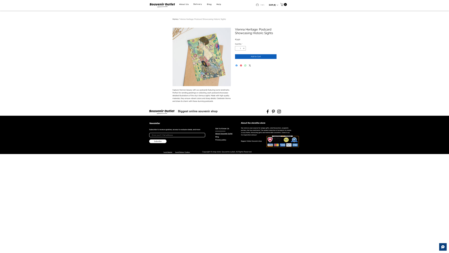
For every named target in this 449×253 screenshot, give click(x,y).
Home (175, 19)
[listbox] (273, 5)
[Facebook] (267, 111)
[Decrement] (236, 48)
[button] (273, 5)
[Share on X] (249, 65)
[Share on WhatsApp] (245, 65)
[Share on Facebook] (236, 65)
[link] (284, 4)
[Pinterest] (273, 111)
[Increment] (244, 48)
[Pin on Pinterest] (241, 65)
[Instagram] (279, 111)
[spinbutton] (240, 48)
